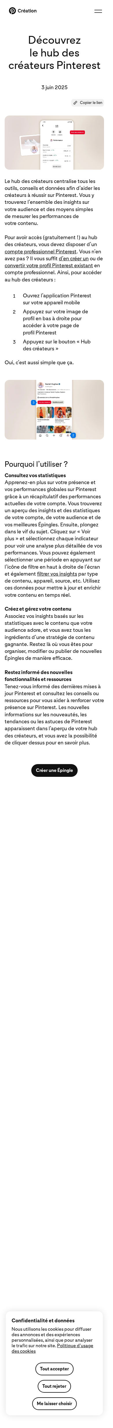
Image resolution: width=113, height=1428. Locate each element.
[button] (87, 103)
